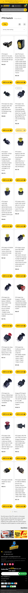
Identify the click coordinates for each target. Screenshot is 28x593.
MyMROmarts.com (4, 590)
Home (3, 14)
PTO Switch (9, 14)
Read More (24, 528)
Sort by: (5, 29)
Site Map (9, 590)
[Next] (24, 2)
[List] (24, 24)
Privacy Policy (13, 590)
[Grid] (19, 24)
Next (15, 511)
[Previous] (3, 2)
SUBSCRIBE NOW (24, 573)
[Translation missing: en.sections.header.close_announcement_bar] (27, 2)
